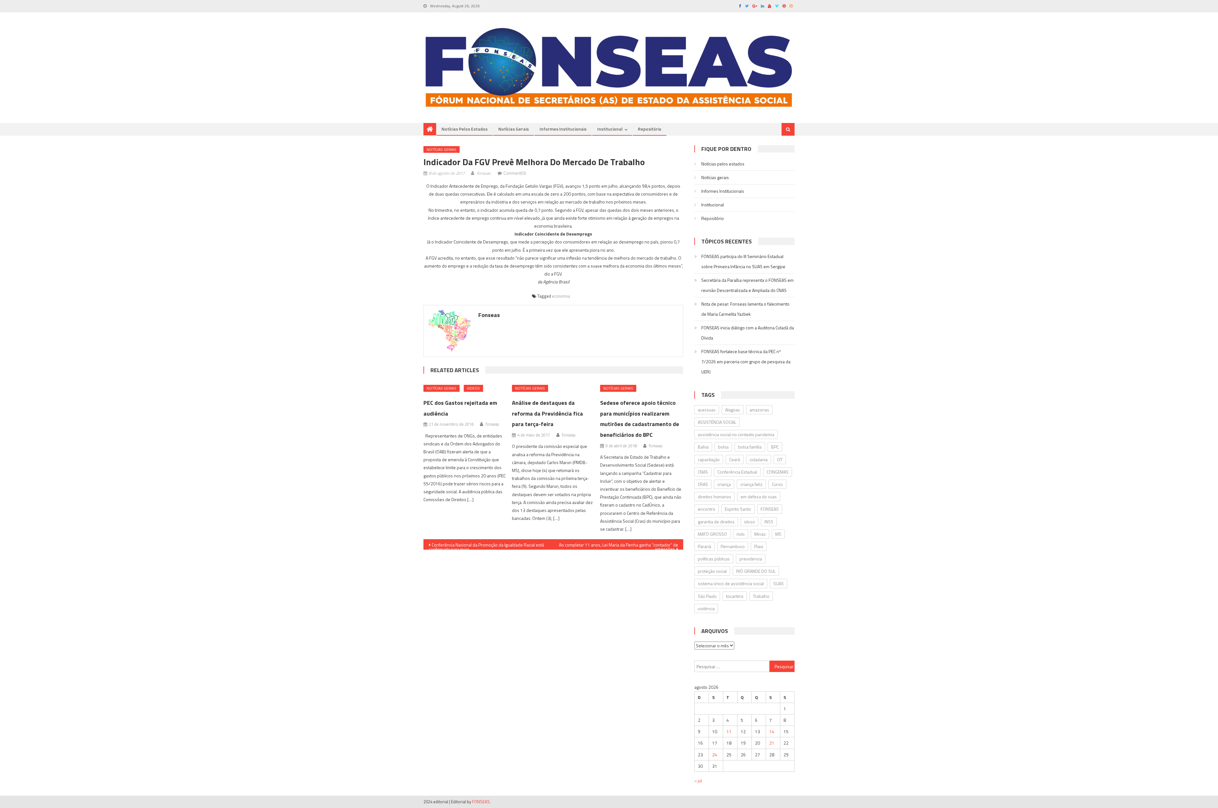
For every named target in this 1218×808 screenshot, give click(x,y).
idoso (749, 521)
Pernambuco (733, 546)
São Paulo (707, 596)
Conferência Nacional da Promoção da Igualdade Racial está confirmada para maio (486, 545)
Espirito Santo (738, 509)
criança (724, 484)
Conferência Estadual (737, 472)
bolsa (723, 446)
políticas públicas (714, 558)
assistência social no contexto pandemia (736, 434)
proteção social (712, 571)
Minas (760, 534)
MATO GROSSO (712, 534)
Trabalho (761, 596)
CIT (780, 459)
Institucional (610, 129)
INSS (768, 521)
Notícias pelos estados (465, 129)
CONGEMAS (778, 472)
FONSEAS (770, 509)
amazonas (759, 409)
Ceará (734, 459)
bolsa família (750, 446)
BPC (775, 446)
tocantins (734, 596)
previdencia (750, 558)
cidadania (759, 459)
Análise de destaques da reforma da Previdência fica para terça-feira (547, 413)
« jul (698, 780)
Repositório (649, 129)
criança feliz (751, 484)
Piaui (758, 546)
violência (706, 608)
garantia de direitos (716, 521)
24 (714, 754)
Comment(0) (514, 173)
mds (741, 534)
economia (561, 296)
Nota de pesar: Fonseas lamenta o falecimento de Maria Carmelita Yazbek (745, 309)
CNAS (703, 472)
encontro (706, 509)
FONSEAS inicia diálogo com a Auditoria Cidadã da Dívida (747, 332)
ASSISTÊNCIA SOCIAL (717, 422)
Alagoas (732, 409)
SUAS (778, 583)
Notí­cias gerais (513, 129)
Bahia (703, 446)
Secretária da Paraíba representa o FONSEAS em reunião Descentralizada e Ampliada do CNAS (747, 285)
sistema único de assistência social (731, 583)
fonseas (483, 173)
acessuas (707, 409)
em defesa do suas (759, 496)
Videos (473, 388)
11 (728, 731)
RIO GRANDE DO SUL (756, 571)
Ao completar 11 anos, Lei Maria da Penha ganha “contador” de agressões (618, 545)
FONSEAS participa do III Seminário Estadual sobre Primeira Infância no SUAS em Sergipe (743, 261)
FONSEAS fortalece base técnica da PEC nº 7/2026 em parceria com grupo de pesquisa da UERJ (745, 361)
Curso (777, 484)
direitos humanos (714, 496)
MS (778, 534)
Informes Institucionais (563, 129)
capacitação (709, 459)
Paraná (704, 546)
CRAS (703, 484)
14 (771, 731)
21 (771, 743)
